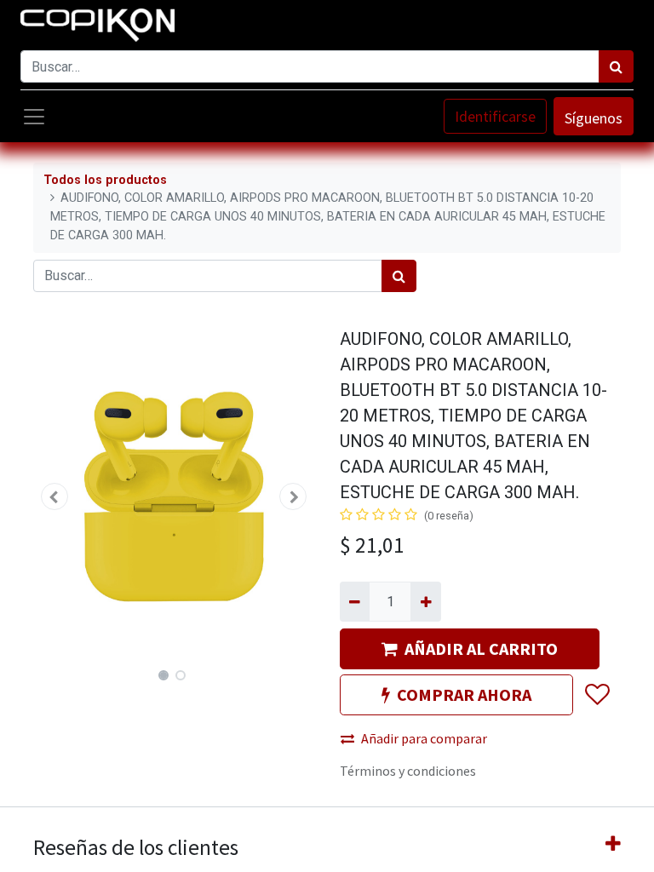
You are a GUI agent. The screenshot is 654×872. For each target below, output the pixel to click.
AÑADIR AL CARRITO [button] (481, 648)
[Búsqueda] (616, 66)
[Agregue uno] (425, 601)
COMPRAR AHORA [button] (464, 694)
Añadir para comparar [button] (424, 738)
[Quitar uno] (355, 601)
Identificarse (495, 116)
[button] (54, 496)
